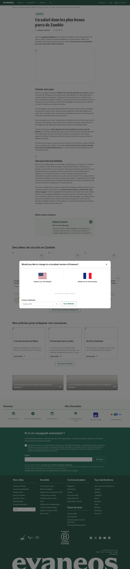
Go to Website (68, 304)
